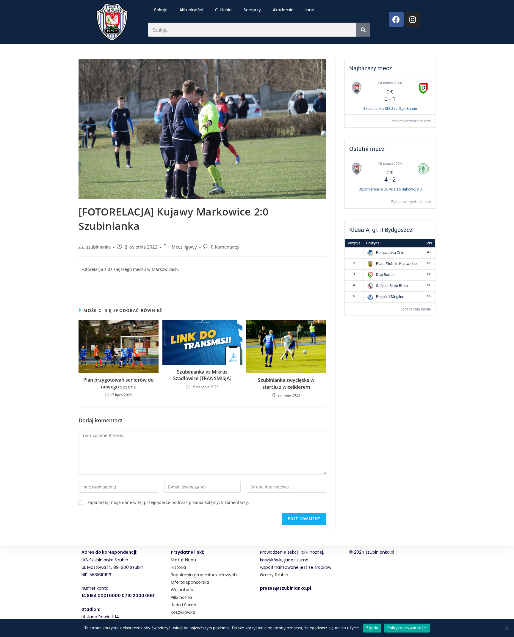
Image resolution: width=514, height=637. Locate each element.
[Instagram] (412, 19)
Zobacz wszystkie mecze (411, 121)
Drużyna (372, 243)
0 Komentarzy (225, 247)
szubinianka (98, 247)
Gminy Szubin (274, 575)
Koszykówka (183, 612)
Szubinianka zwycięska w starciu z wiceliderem (286, 383)
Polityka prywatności (407, 627)
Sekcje (160, 10)
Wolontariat (183, 590)
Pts (429, 243)
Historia (178, 567)
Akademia (283, 10)
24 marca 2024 (390, 83)
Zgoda (372, 627)
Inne (309, 10)
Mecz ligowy (184, 247)
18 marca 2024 (390, 164)
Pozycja (354, 243)
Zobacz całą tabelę (415, 309)
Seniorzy (252, 10)
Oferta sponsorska (190, 582)
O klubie (223, 10)
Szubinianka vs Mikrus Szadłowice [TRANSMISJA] (202, 375)
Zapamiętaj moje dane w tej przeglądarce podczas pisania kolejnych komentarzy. (168, 502)
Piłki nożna (181, 597)
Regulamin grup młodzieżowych (204, 575)
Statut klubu (183, 560)
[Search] (363, 30)
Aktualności (191, 10)
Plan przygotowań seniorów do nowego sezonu (118, 383)
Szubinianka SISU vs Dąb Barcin (390, 108)
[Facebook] (396, 19)
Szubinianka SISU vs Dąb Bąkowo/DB (390, 189)
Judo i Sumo (183, 605)
